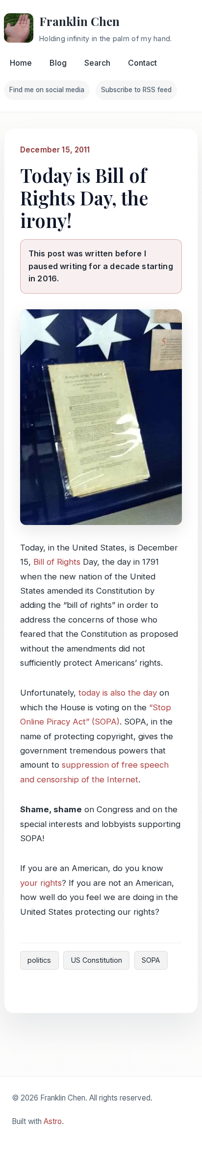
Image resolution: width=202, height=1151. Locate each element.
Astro (53, 1121)
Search (97, 63)
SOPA (151, 960)
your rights (41, 883)
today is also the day (117, 693)
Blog (58, 63)
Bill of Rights (56, 562)
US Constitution (96, 960)
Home (21, 63)
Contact (142, 63)
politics (39, 960)
